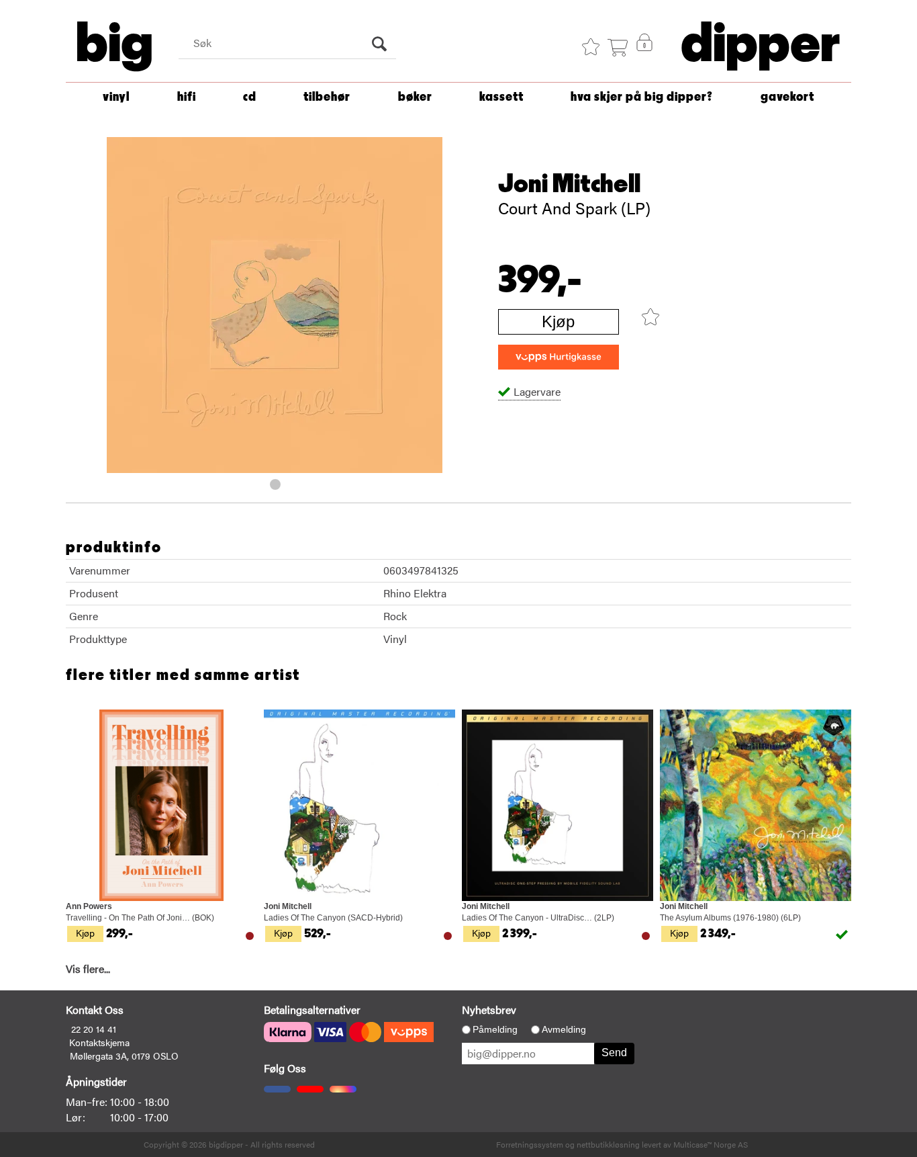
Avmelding (564, 1029)
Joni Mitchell (569, 184)
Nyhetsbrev (489, 1009)
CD (249, 97)
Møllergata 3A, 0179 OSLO (124, 1055)
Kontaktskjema (99, 1042)
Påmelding (495, 1029)
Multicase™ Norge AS (710, 1144)
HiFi (186, 97)
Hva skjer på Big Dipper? (642, 97)
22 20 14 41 (93, 1028)
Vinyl (116, 97)
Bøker (415, 97)
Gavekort (787, 97)
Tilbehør (326, 97)
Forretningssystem (529, 1144)
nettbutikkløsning (608, 1144)
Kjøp (558, 321)
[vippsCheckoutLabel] (558, 357)
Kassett (501, 97)
